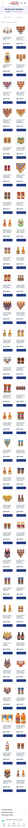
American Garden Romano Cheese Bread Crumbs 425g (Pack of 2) (21, 341)
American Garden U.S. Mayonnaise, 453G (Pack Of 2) (21, 534)
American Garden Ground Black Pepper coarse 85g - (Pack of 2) (21, 424)
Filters (9, 17)
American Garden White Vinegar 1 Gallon (7, 38)
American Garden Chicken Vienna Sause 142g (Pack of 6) (21, 672)
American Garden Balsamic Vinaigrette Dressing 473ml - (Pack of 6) (7, 644)
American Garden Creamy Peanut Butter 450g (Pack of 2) (7, 149)
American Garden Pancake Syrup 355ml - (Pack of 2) (21, 506)
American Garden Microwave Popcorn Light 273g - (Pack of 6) (7, 94)
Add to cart (8, 47)
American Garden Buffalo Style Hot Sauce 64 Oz (21, 727)
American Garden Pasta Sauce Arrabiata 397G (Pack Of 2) (7, 176)
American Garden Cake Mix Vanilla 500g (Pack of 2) (7, 727)
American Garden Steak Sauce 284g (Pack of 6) (7, 782)
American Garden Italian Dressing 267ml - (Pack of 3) (7, 617)
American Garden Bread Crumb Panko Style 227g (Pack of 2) (7, 259)
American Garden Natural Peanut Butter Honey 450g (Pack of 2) (21, 754)
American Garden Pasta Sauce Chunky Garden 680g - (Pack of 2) (7, 286)
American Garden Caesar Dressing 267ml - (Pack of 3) (21, 286)
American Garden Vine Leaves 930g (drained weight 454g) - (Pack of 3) (21, 149)
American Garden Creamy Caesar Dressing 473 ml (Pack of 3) (7, 341)
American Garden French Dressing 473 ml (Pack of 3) (7, 424)
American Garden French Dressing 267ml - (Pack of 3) (7, 231)
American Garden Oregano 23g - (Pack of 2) (21, 589)
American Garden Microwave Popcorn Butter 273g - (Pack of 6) (21, 121)
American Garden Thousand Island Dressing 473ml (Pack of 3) (7, 479)
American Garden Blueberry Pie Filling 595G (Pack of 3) (7, 699)
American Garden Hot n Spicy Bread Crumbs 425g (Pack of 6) (21, 562)
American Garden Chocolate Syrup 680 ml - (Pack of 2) (21, 644)
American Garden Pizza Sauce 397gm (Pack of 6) (7, 121)
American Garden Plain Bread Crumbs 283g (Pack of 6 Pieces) (21, 176)
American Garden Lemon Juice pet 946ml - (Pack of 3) (21, 231)
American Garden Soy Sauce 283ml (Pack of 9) (7, 314)
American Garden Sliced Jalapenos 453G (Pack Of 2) (7, 204)
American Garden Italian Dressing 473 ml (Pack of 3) (21, 259)
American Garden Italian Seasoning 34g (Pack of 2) (21, 699)
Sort (21, 17)
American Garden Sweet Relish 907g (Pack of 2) (21, 369)
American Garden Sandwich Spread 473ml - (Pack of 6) (21, 314)
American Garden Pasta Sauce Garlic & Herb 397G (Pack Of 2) (21, 204)
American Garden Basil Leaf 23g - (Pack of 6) (7, 451)
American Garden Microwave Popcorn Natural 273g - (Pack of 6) (21, 38)
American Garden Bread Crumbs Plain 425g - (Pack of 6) (21, 94)
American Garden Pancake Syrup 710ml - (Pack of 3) (7, 672)
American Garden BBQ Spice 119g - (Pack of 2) (7, 589)
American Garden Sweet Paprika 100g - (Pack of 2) (7, 396)
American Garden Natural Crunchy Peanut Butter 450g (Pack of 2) (21, 479)
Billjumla (11, 819)
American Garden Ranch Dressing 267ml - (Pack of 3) (21, 782)
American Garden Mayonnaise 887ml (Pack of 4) (21, 396)
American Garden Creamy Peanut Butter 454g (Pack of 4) (21, 66)
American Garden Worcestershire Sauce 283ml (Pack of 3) (7, 562)
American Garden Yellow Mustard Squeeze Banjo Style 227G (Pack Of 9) (7, 506)
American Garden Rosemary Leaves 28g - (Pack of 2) (21, 451)
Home (8, 11)
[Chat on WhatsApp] (3, 820)
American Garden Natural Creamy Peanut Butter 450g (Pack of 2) (7, 534)
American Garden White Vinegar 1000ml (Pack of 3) (7, 754)
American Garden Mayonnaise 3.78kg (7, 66)
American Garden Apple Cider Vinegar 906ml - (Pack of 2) (21, 617)
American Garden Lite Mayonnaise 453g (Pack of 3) (7, 369)
